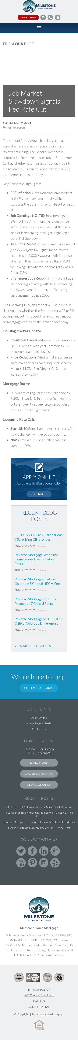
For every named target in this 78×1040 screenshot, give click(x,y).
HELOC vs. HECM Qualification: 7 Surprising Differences (38, 537)
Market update (16, 127)
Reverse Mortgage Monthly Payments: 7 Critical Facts (35, 601)
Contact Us (39, 729)
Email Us (45, 784)
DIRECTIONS (39, 762)
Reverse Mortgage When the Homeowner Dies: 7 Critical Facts (36, 559)
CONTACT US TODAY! (39, 687)
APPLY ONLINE (28, 17)
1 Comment (41, 546)
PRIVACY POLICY (39, 989)
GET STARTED (39, 494)
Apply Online (39, 717)
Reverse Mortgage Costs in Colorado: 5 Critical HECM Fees (38, 581)
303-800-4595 (44, 773)
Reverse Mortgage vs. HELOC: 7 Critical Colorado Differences (39, 621)
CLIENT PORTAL (39, 1006)
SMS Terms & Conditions (39, 995)
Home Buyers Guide (39, 723)
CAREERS (39, 1001)
